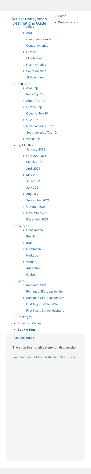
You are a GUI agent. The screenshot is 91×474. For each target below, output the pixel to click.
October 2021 (35, 206)
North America (36, 64)
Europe (31, 52)
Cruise (30, 274)
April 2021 (33, 168)
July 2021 (33, 187)
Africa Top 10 (35, 100)
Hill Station (33, 249)
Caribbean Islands (38, 39)
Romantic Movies (29, 323)
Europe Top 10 (36, 107)
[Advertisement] (45, 411)
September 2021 (37, 200)
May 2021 (33, 175)
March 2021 (34, 162)
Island (30, 242)
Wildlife (31, 261)
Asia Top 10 (34, 88)
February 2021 (36, 156)
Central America (37, 45)
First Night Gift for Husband (45, 310)
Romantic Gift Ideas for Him (45, 298)
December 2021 (37, 219)
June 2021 (33, 181)
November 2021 (37, 213)
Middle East (34, 58)
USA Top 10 (34, 119)
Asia (29, 33)
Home (62, 16)
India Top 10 (34, 94)
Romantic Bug (22, 337)
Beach (30, 236)
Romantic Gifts (36, 285)
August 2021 (35, 194)
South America (36, 71)
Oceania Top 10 (37, 113)
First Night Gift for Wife (42, 304)
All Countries (34, 77)
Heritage (32, 255)
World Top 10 (35, 139)
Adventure (33, 268)
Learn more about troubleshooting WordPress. (44, 357)
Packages (25, 317)
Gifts (21, 281)
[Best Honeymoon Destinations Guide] (33, 19)
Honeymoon (34, 230)
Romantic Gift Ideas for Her (45, 291)
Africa (30, 26)
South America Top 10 (41, 132)
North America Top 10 (41, 126)
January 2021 (35, 149)
